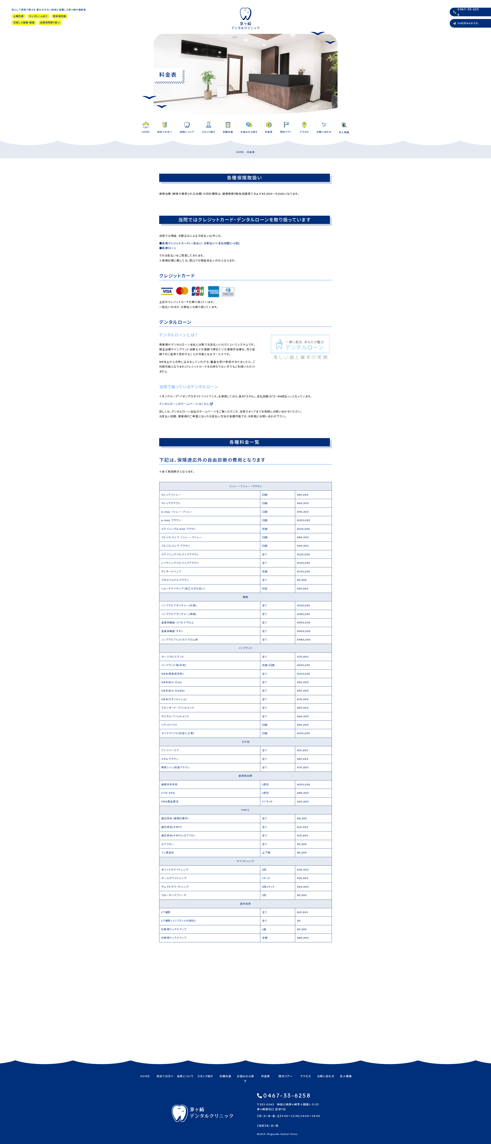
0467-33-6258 (287, 1095)
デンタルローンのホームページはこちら (184, 404)
